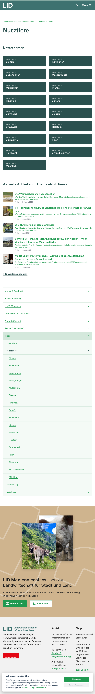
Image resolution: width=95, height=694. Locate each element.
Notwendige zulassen (76, 685)
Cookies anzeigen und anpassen (34, 688)
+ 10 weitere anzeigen (15, 273)
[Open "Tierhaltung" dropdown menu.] (88, 484)
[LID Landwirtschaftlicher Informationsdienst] (20, 629)
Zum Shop (81, 669)
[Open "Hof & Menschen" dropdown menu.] (88, 306)
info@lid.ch (57, 668)
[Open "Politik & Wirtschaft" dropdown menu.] (88, 328)
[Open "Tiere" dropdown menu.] (88, 335)
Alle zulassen (76, 679)
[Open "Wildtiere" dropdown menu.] (88, 492)
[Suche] (77, 5)
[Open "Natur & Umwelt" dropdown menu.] (88, 321)
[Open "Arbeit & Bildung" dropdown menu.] (88, 298)
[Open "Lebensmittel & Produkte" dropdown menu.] (88, 313)
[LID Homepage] (8, 5)
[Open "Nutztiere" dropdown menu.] (88, 350)
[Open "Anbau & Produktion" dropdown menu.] (88, 291)
